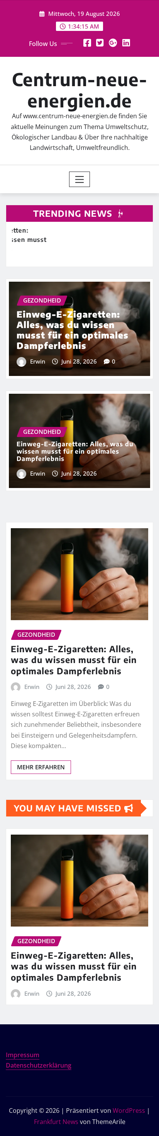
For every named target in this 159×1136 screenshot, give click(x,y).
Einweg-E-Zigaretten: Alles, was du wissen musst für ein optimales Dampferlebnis (73, 330)
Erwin (37, 361)
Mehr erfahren (41, 767)
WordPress (129, 1110)
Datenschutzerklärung (38, 1065)
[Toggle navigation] (79, 179)
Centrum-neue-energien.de (79, 89)
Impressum (22, 1055)
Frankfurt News (56, 1121)
